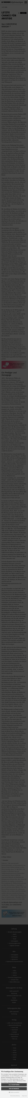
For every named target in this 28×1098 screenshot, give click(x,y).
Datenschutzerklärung (15, 1095)
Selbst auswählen (14, 1092)
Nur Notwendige (14, 1088)
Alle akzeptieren (14, 1084)
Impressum (24, 1095)
